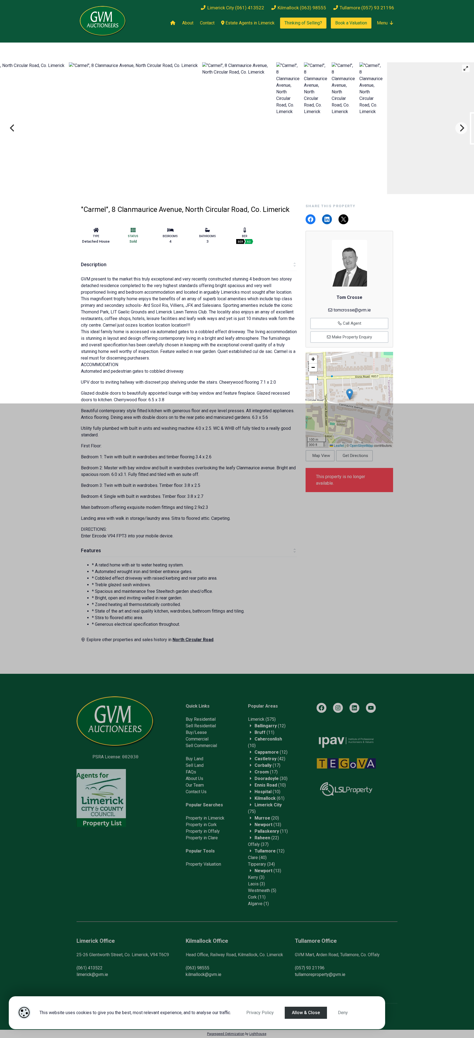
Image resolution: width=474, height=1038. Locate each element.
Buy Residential (201, 719)
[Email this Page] (343, 219)
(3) (256, 877)
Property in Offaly (203, 831)
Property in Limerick (205, 818)
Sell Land (195, 765)
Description (93, 264)
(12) (270, 725)
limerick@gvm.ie (92, 974)
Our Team (195, 785)
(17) (267, 765)
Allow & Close (306, 1012)
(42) (270, 758)
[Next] (461, 128)
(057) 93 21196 (310, 967)
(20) (267, 818)
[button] (349, 394)
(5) (262, 890)
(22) (267, 837)
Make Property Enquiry (351, 337)
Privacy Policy (260, 1012)
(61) (269, 798)
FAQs (191, 772)
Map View (321, 455)
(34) (261, 864)
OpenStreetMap (361, 445)
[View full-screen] (466, 68)
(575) (262, 719)
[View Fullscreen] (313, 379)
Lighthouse (257, 1034)
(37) (258, 844)
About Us (194, 778)
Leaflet (338, 445)
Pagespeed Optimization (225, 1034)
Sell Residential (201, 725)
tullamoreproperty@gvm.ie (320, 974)
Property (195, 864)
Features (91, 550)
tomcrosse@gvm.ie (352, 310)
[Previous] (13, 128)
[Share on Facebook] (310, 219)
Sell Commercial (201, 745)
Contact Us (196, 791)
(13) (268, 824)
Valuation (212, 864)
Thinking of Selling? (303, 23)
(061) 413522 (90, 967)
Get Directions (355, 455)
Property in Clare (202, 837)
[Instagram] (338, 708)
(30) (271, 778)
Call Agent (351, 323)
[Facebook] (321, 708)
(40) (257, 857)
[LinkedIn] (354, 708)
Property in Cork (201, 824)
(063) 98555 (197, 967)
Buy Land (194, 758)
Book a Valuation (351, 23)
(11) (264, 732)
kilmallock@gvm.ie (203, 974)
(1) (258, 903)
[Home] (173, 23)
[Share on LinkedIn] (327, 219)
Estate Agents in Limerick (249, 23)
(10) (270, 785)
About (187, 23)
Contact (207, 23)
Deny (343, 1012)
